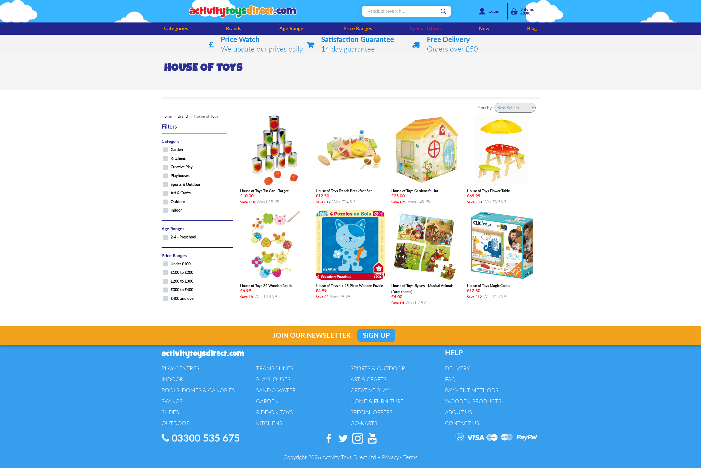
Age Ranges (292, 28)
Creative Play (182, 167)
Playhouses (180, 176)
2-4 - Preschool (183, 237)
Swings (172, 401)
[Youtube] (372, 444)
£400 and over (183, 299)
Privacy (390, 457)
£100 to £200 (182, 273)
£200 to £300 (182, 281)
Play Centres (180, 368)
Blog (532, 28)
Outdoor (178, 202)
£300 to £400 (182, 290)
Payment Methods (471, 390)
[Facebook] (329, 444)
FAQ (450, 379)
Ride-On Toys (274, 412)
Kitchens (178, 159)
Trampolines (274, 368)
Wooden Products (473, 401)
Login (494, 11)
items (527, 11)
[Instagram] (358, 444)
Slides (170, 412)
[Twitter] (343, 444)
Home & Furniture (377, 401)
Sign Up (376, 335)
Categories (176, 28)
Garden (177, 150)
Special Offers (425, 28)
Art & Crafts (181, 193)
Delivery (457, 368)
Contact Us (462, 423)
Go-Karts (363, 423)
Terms (410, 457)
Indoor (176, 210)
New (484, 28)
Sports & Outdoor (185, 185)
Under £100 (181, 264)
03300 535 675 (204, 438)
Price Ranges (357, 28)
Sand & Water (276, 390)
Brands (233, 28)
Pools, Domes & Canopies (198, 390)
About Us (458, 412)
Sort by (485, 108)
